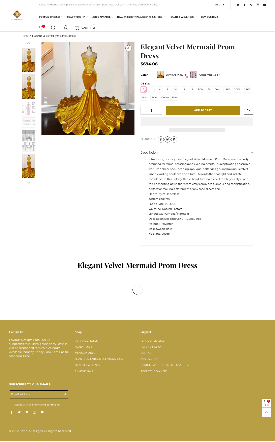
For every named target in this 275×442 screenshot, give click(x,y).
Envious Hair (209, 17)
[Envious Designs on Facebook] (11, 412)
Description (149, 152)
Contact (147, 352)
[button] (29, 43)
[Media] (128, 48)
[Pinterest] (251, 5)
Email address (20, 394)
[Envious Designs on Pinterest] (26, 412)
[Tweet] (167, 139)
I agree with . (37, 404)
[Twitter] (238, 5)
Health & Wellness (181, 17)
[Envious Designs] (17, 15)
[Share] (161, 139)
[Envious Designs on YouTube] (42, 412)
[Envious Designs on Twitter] (19, 412)
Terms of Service (152, 340)
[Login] (65, 27)
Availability (149, 358)
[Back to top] (266, 412)
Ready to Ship (76, 17)
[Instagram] (258, 5)
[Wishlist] (42, 27)
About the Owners (154, 371)
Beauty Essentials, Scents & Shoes (139, 17)
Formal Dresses (49, 17)
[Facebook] (244, 5)
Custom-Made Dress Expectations (165, 364)
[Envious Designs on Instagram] (34, 412)
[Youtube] (264, 5)
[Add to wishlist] (248, 110)
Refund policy (151, 346)
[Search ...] (53, 27)
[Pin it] (174, 139)
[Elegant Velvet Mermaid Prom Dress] (87, 88)
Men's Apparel (101, 17)
